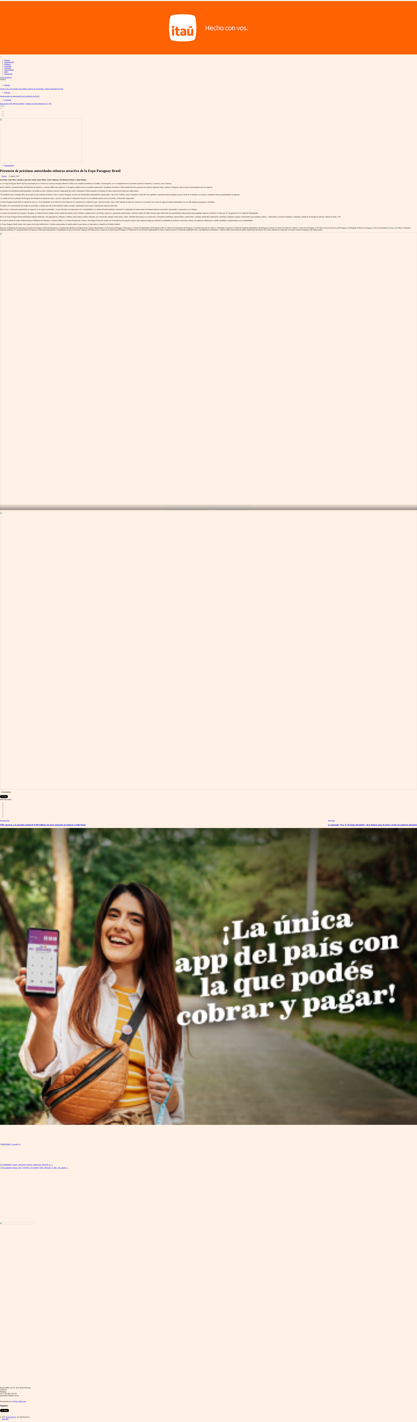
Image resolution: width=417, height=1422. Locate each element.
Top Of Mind (8, 70)
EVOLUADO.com (19, 1401)
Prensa (4, 176)
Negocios (7, 68)
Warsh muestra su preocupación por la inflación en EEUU (20, 96)
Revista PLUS (11, 1417)
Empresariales (9, 62)
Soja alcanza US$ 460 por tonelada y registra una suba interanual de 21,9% (25, 104)
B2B (6, 72)
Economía (7, 66)
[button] (1, 108)
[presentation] (1, 106)
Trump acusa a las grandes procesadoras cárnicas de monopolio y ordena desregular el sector (31, 89)
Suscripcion (8, 74)
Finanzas (7, 64)
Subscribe (4, 1419)
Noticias (7, 60)
